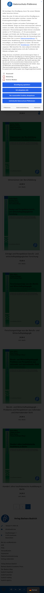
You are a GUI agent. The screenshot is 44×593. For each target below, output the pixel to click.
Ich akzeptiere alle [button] (22, 90)
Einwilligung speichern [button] (22, 84)
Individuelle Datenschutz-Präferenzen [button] (22, 101)
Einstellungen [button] (25, 45)
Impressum (37, 107)
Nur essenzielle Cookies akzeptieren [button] (22, 95)
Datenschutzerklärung (28, 38)
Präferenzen (7, 107)
